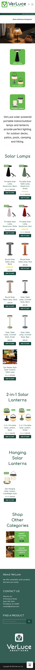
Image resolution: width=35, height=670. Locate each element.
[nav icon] (32, 4)
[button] (10, 192)
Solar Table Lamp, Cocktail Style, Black (25, 299)
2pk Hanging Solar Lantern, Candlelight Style (10, 491)
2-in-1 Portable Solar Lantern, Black (10, 427)
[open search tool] (29, 4)
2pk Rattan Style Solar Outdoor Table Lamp (10, 369)
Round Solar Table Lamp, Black (10, 261)
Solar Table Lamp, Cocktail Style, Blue (25, 334)
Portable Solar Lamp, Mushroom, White (10, 224)
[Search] (29, 621)
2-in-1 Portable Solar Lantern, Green (25, 427)
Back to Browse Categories (22, 19)
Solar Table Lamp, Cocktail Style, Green (10, 334)
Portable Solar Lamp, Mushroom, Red (25, 224)
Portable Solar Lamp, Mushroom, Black (10, 184)
